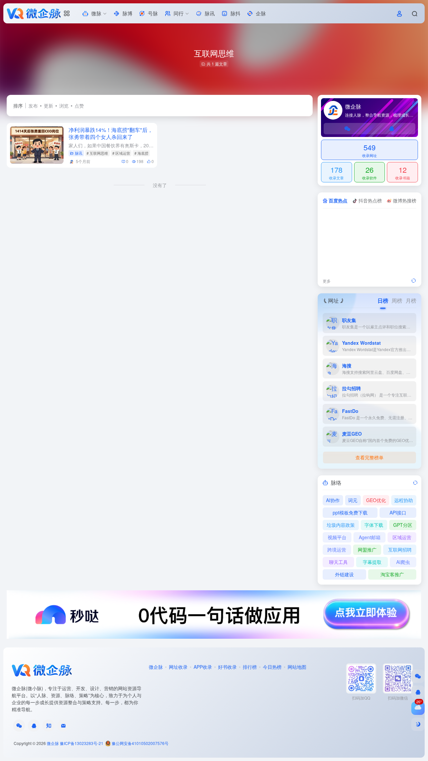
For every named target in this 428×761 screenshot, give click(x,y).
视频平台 (337, 537)
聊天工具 (338, 562)
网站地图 (297, 666)
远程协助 (403, 500)
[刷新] (413, 281)
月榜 (411, 300)
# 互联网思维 (97, 153)
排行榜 (250, 666)
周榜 (397, 300)
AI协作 (333, 500)
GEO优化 (376, 500)
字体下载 (373, 524)
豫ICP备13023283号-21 (81, 743)
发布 (33, 105)
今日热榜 (272, 666)
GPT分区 (402, 524)
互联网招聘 (400, 549)
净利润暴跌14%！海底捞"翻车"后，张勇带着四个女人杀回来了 (111, 133)
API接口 (398, 512)
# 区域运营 (121, 153)
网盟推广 (367, 549)
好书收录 (227, 666)
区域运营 (402, 537)
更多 (327, 281)
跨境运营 (336, 549)
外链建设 (344, 574)
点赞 (79, 105)
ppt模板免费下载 (350, 512)
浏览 (64, 105)
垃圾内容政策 (341, 524)
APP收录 (203, 666)
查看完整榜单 (369, 457)
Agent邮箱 (370, 537)
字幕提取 (372, 562)
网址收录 (178, 666)
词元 (352, 500)
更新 (48, 105)
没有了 (160, 185)
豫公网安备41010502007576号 (140, 743)
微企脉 (156, 666)
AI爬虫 (403, 562)
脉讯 (78, 153)
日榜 (383, 300)
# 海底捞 (141, 153)
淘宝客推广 (392, 574)
